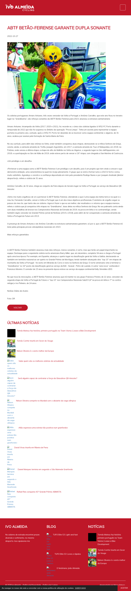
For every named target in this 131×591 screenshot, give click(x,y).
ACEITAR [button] (124, 588)
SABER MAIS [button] (80, 588)
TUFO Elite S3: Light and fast (65, 534)
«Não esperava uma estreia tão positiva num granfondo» (43, 427)
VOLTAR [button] (18, 307)
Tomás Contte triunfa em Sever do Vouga (35, 341)
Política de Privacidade (32, 585)
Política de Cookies (50, 585)
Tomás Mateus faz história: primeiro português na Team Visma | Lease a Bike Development (56, 330)
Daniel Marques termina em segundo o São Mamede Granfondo (45, 469)
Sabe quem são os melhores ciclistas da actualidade (41, 361)
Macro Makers (119, 585)
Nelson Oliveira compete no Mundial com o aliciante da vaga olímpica (46, 400)
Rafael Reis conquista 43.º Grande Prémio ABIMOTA (39, 492)
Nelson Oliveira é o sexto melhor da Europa (35, 351)
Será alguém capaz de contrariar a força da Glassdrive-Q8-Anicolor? (47, 378)
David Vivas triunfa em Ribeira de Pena (31, 447)
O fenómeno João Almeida (68, 568)
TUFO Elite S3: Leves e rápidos (67, 554)
